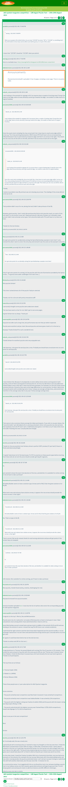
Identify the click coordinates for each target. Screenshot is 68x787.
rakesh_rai (6, 92)
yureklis (5, 26)
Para (4, 237)
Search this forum (8, 784)
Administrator (7, 68)
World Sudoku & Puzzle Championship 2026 (34, 8)
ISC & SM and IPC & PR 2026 (34, 10)
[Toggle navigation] (64, 3)
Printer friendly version (10, 786)
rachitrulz (6, 462)
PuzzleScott (7, 480)
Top (63, 23)
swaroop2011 (7, 319)
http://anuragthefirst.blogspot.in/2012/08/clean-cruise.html (36, 62)
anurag (5, 59)
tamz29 (5, 303)
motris (5, 443)
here (20, 606)
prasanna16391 (7, 105)
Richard (5, 280)
